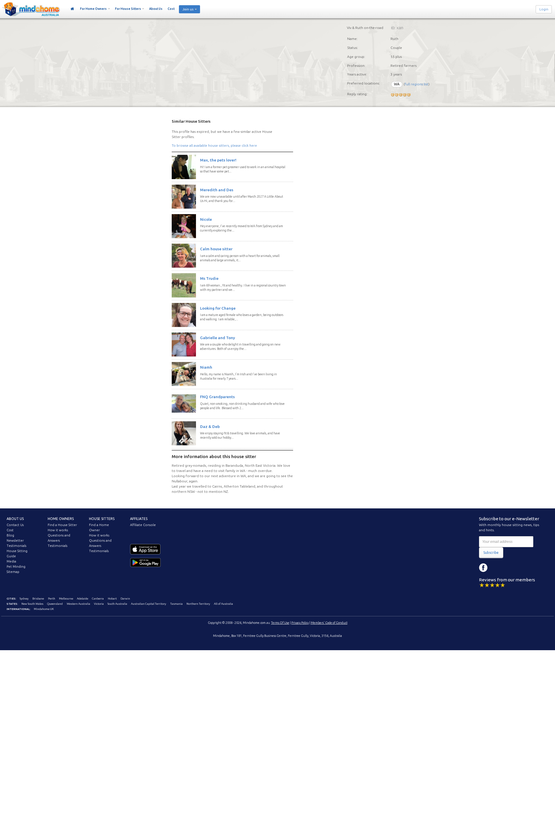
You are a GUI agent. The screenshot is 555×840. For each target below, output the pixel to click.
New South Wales (32, 603)
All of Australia (223, 603)
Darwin (125, 598)
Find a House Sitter (62, 525)
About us (15, 519)
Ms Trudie (209, 278)
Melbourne (66, 598)
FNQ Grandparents (217, 396)
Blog (10, 535)
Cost (171, 8)
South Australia (117, 603)
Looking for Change (218, 308)
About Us (155, 8)
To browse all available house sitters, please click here (214, 145)
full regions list (416, 84)
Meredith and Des (216, 190)
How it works (58, 530)
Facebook (483, 567)
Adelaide (82, 598)
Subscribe (491, 552)
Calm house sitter (216, 249)
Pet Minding (16, 566)
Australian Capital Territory (148, 603)
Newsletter (15, 540)
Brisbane (38, 598)
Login (543, 9)
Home (72, 9)
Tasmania (176, 603)
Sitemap (13, 572)
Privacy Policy (300, 622)
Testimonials (16, 545)
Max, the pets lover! (218, 160)
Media (11, 561)
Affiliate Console (143, 525)
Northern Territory (198, 603)
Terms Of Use (280, 622)
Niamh (206, 367)
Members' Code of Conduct (329, 622)
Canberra (98, 598)
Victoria (99, 603)
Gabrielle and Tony (217, 337)
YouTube (509, 567)
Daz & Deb (210, 426)
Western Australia (78, 603)
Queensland (55, 603)
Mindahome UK (44, 609)
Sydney (24, 598)
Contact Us (15, 525)
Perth (51, 598)
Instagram (496, 567)
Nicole (206, 219)
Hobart (112, 598)
